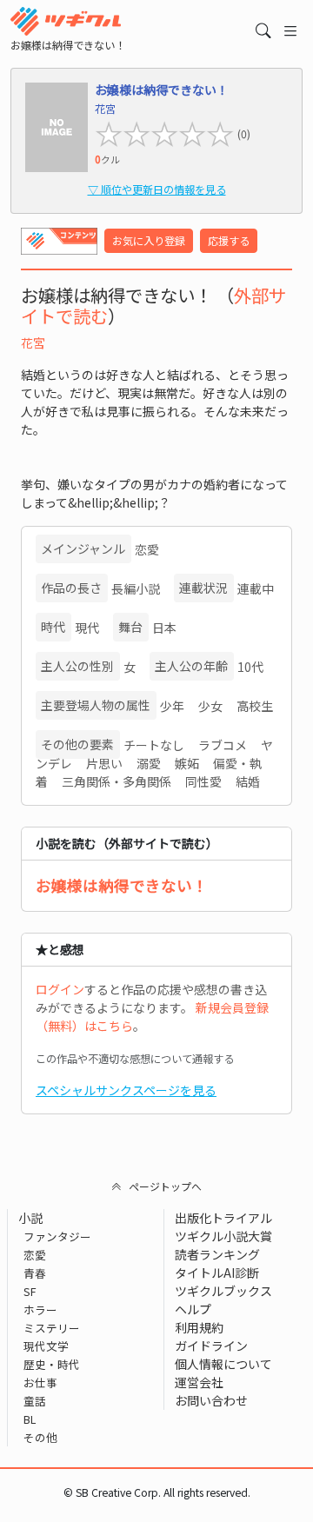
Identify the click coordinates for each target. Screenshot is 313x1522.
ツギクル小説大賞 (223, 1236)
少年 (172, 705)
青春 (34, 1273)
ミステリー (51, 1327)
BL (29, 1419)
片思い (104, 763)
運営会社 (199, 1382)
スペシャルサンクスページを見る (126, 1090)
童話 (34, 1400)
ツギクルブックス (223, 1290)
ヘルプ (193, 1309)
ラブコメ (222, 745)
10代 (250, 666)
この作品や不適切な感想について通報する (135, 1059)
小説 (30, 1217)
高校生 (254, 705)
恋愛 (147, 549)
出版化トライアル (223, 1217)
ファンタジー (57, 1236)
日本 (164, 627)
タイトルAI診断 (217, 1272)
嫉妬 (187, 763)
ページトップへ (165, 1186)
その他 (40, 1437)
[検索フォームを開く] (263, 31)
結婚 (248, 781)
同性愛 (203, 781)
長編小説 (135, 588)
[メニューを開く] (290, 31)
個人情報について (223, 1363)
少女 (210, 705)
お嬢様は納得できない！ (122, 885)
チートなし (153, 745)
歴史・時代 (51, 1364)
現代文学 (46, 1346)
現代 (87, 627)
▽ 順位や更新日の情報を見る (157, 189)
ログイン (60, 989)
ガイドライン (211, 1345)
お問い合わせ (211, 1400)
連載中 (255, 588)
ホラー (40, 1309)
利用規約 (199, 1327)
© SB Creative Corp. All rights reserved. (156, 1492)
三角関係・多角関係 (116, 781)
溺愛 (149, 763)
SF (30, 1291)
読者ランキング (217, 1254)
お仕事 (40, 1382)
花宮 (33, 342)
